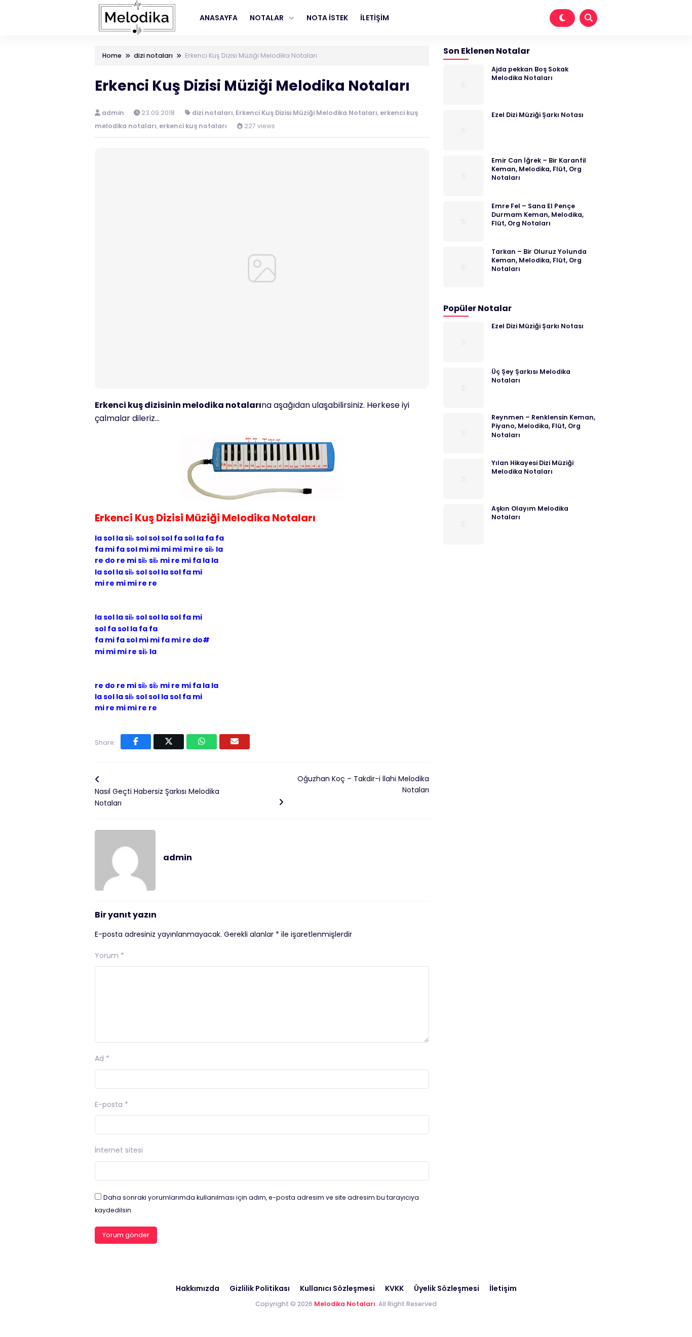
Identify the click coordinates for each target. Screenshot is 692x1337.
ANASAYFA (219, 18)
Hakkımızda (197, 1288)
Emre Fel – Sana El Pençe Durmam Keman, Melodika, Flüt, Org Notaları (537, 214)
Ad (102, 1058)
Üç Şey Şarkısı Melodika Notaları (530, 376)
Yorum (109, 955)
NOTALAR (267, 18)
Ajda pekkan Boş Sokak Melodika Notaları (529, 73)
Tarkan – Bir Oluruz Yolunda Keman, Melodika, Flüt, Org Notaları (539, 260)
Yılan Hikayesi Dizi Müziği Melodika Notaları (532, 467)
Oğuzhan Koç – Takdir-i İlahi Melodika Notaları (363, 784)
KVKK (394, 1288)
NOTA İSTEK (327, 18)
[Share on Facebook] (136, 741)
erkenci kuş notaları (193, 126)
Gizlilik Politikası (259, 1288)
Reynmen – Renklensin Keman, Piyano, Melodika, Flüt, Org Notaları (543, 426)
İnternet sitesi (119, 1150)
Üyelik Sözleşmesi (446, 1288)
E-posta (111, 1104)
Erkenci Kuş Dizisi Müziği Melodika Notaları (306, 112)
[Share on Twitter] (168, 741)
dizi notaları (212, 112)
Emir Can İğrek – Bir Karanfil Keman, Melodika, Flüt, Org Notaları (538, 169)
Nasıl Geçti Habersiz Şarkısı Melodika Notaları (157, 797)
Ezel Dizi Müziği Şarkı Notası (537, 114)
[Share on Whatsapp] (201, 741)
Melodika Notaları (344, 1304)
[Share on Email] (234, 741)
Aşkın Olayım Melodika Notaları (529, 512)
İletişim (503, 1288)
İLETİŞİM (374, 18)
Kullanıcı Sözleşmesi (337, 1288)
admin (114, 112)
